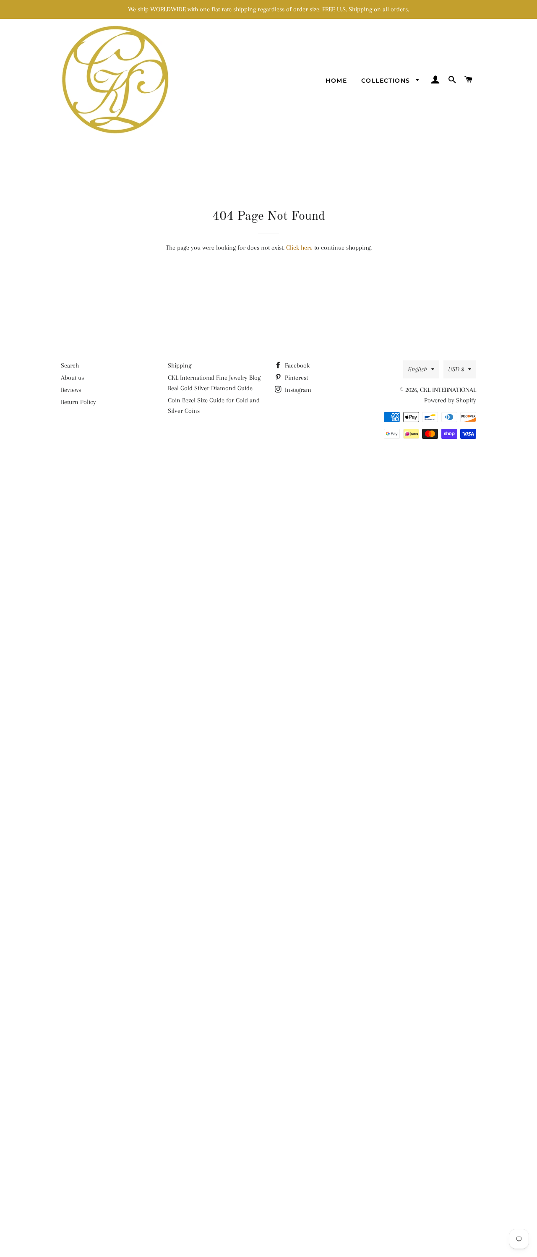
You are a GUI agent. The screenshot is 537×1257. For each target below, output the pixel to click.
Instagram (297, 390)
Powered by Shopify (450, 400)
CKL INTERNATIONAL (448, 390)
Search (70, 365)
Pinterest (295, 377)
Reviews (71, 390)
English (417, 369)
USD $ (456, 369)
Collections (386, 80)
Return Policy (78, 402)
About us (72, 377)
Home (336, 80)
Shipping (179, 365)
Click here (299, 247)
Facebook (296, 365)
